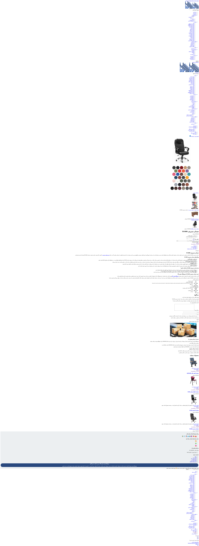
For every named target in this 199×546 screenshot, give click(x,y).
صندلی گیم (192, 37)
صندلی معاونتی (191, 39)
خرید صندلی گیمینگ (193, 461)
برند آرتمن (195, 12)
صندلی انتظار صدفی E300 (193, 391)
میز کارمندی (192, 56)
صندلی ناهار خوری (191, 40)
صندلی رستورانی (191, 32)
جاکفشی (192, 107)
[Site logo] (195, 8)
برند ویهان (195, 14)
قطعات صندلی (194, 41)
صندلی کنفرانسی (191, 35)
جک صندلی (192, 43)
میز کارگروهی (192, 99)
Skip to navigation (189, 0)
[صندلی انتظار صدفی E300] (193, 385)
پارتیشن (193, 113)
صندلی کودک (192, 36)
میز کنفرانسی (192, 58)
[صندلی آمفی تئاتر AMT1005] (193, 367)
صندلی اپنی (192, 27)
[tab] (195, 245)
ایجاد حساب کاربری (195, 542)
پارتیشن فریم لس (189, 115)
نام (198, 312)
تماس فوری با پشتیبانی (195, 136)
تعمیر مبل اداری (191, 131)
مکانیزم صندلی (191, 46)
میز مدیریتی (192, 59)
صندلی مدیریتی (191, 38)
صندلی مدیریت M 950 (194, 428)
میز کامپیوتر (192, 57)
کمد (193, 53)
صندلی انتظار (192, 29)
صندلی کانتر (192, 34)
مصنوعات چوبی (194, 49)
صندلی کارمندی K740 (194, 410)
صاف (193, 239)
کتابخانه (193, 52)
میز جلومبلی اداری (191, 109)
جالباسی (193, 50)
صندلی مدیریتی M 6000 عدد (192, 240)
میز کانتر (192, 100)
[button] (195, 368)
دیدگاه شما (196, 310)
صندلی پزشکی (191, 30)
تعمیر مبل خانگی (191, 129)
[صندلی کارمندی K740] (193, 404)
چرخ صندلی (192, 44)
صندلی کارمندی (191, 33)
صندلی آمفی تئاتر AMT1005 (193, 373)
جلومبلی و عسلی (191, 51)
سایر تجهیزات (194, 15)
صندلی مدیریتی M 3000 (194, 228)
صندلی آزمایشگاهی (191, 24)
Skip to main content (195, 0)
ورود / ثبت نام (194, 533)
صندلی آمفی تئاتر (191, 25)
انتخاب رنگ (196, 239)
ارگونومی (192, 16)
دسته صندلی (192, 45)
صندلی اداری (192, 28)
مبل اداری (192, 48)
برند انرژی (195, 13)
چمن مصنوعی (192, 111)
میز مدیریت (192, 95)
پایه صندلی (192, 42)
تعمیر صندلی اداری (191, 130)
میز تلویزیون (192, 54)
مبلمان (195, 47)
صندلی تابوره (192, 31)
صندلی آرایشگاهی (191, 23)
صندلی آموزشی (191, 26)
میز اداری (195, 55)
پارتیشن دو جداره (189, 114)
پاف (193, 85)
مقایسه (195, 532)
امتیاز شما (197, 302)
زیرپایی (193, 112)
